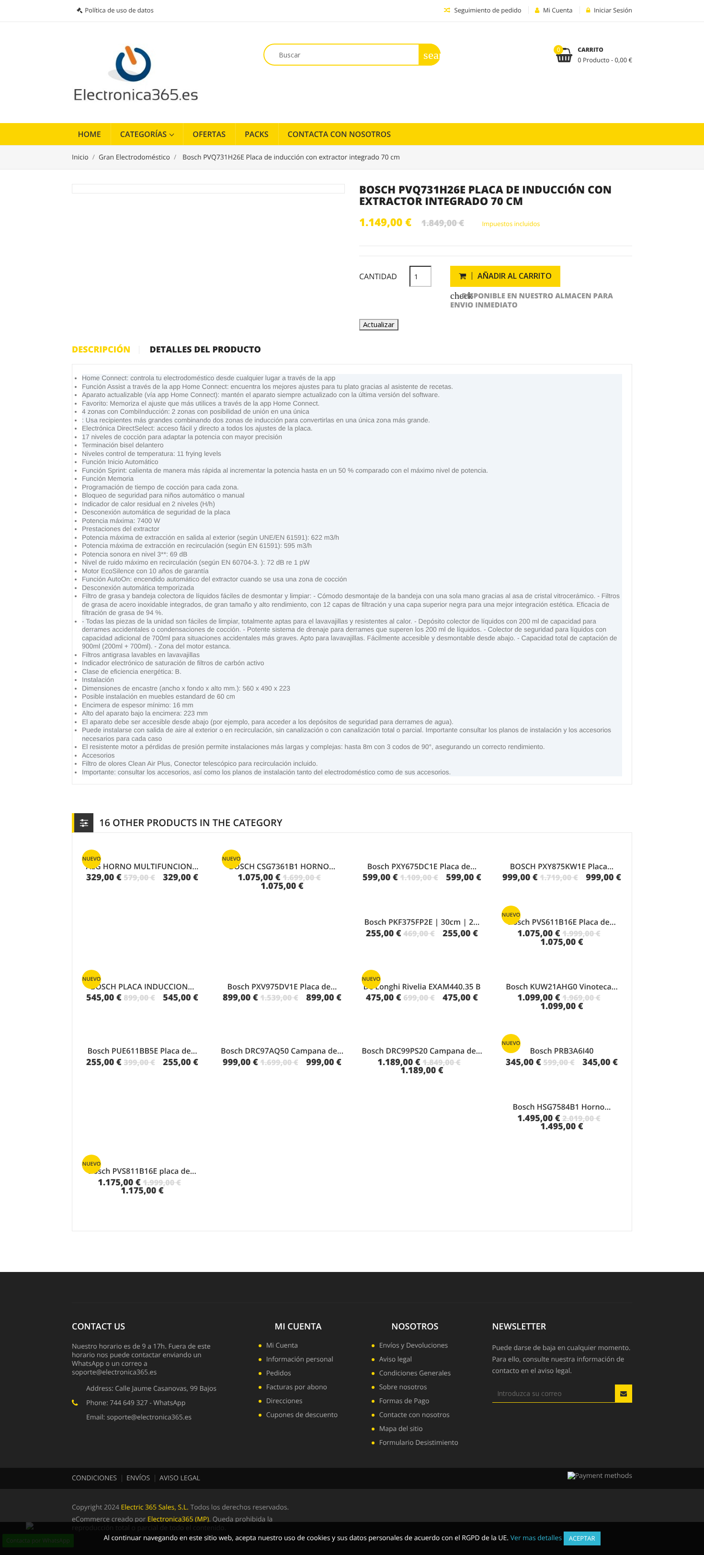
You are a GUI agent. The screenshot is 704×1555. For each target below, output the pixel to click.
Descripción (101, 350)
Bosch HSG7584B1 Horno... (561, 1106)
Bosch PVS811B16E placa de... (142, 1171)
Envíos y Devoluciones (413, 1346)
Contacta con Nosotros (339, 134)
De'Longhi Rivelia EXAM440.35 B (422, 986)
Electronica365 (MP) (178, 1519)
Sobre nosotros (403, 1388)
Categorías (144, 134)
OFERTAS (209, 134)
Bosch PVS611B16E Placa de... (562, 922)
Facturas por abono (296, 1388)
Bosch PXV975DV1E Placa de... (282, 986)
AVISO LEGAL (179, 1478)
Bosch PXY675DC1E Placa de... (422, 866)
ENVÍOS (138, 1478)
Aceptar (582, 1538)
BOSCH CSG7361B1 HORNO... (282, 866)
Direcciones (284, 1402)
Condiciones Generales (415, 1374)
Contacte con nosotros (414, 1415)
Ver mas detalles (536, 1538)
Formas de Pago (404, 1402)
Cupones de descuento (302, 1415)
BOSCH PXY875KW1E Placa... (562, 866)
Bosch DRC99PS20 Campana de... (422, 1050)
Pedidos (278, 1374)
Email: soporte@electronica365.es (139, 1417)
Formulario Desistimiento (418, 1443)
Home (89, 134)
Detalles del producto (205, 350)
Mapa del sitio (401, 1429)
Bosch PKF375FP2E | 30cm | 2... (422, 922)
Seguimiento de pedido (487, 10)
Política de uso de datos (119, 10)
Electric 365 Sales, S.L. (155, 1507)
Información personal (299, 1360)
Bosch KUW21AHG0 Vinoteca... (562, 986)
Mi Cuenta (298, 1326)
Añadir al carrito (514, 276)
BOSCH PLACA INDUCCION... (142, 986)
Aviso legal (395, 1360)
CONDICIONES (94, 1478)
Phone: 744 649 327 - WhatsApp (135, 1402)
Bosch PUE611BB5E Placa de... (142, 1050)
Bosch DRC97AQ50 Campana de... (282, 1050)
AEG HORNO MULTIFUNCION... (142, 866)
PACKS (257, 134)
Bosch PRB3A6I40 (561, 1050)
